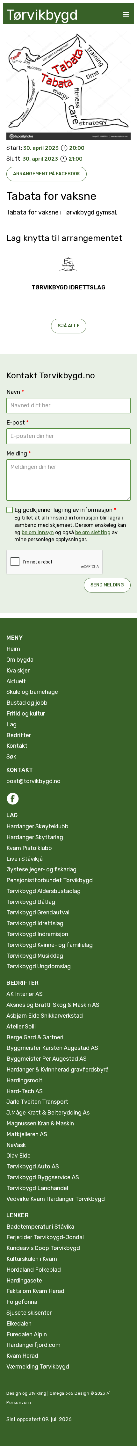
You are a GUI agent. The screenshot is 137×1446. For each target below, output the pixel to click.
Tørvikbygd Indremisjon (37, 934)
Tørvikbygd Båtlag (30, 901)
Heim (13, 648)
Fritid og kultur (25, 713)
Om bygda (19, 659)
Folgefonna (21, 1301)
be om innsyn (38, 532)
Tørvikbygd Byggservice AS (42, 1177)
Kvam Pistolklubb (29, 848)
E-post (17, 422)
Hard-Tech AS (24, 1091)
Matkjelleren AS (26, 1134)
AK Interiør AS (24, 994)
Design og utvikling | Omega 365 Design (47, 1393)
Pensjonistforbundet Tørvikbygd (49, 880)
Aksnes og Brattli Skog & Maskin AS (52, 1004)
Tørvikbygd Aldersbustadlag (43, 891)
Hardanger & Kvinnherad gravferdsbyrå (57, 1069)
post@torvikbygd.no (33, 781)
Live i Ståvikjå (24, 858)
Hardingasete (24, 1280)
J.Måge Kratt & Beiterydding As (48, 1112)
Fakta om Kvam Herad (35, 1291)
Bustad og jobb (26, 702)
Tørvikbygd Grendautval (37, 912)
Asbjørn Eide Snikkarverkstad (44, 1015)
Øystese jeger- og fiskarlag (41, 869)
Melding (18, 453)
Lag (11, 724)
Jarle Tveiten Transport (37, 1101)
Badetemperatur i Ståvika (40, 1226)
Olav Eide (18, 1155)
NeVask (16, 1145)
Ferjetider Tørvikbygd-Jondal (45, 1237)
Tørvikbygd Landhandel (37, 1188)
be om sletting (93, 532)
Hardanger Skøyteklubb (37, 826)
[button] (126, 14)
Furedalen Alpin (26, 1334)
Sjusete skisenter (29, 1312)
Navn (15, 392)
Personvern (18, 1402)
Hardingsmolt (24, 1080)
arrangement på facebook (46, 174)
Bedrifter (18, 735)
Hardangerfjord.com (33, 1344)
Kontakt (16, 745)
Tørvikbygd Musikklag (34, 955)
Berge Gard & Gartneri (34, 1037)
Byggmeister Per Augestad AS (46, 1058)
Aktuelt (16, 681)
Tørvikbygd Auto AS (32, 1166)
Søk (11, 756)
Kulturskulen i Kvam (31, 1258)
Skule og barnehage (32, 691)
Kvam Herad (22, 1355)
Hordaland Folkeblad (33, 1269)
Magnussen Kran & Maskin (40, 1123)
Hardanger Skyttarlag (34, 837)
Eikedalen (19, 1323)
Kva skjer (18, 670)
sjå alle (69, 326)
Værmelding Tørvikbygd (37, 1366)
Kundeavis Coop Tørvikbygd (43, 1248)
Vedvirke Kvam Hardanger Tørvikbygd (55, 1199)
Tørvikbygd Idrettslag (34, 923)
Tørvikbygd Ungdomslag (38, 966)
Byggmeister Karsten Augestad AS (52, 1047)
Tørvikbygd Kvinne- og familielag (49, 944)
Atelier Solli (21, 1026)
